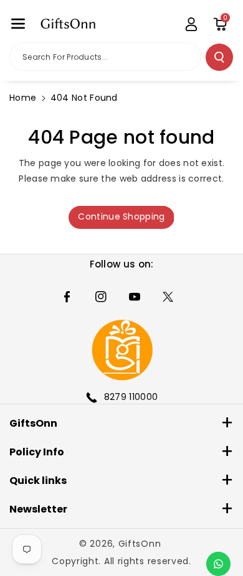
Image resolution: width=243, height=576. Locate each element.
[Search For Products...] (219, 57)
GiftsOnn (33, 423)
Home (22, 97)
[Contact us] (218, 564)
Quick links (38, 480)
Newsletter (38, 509)
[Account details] (191, 24)
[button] (18, 23)
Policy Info (36, 452)
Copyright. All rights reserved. (121, 561)
